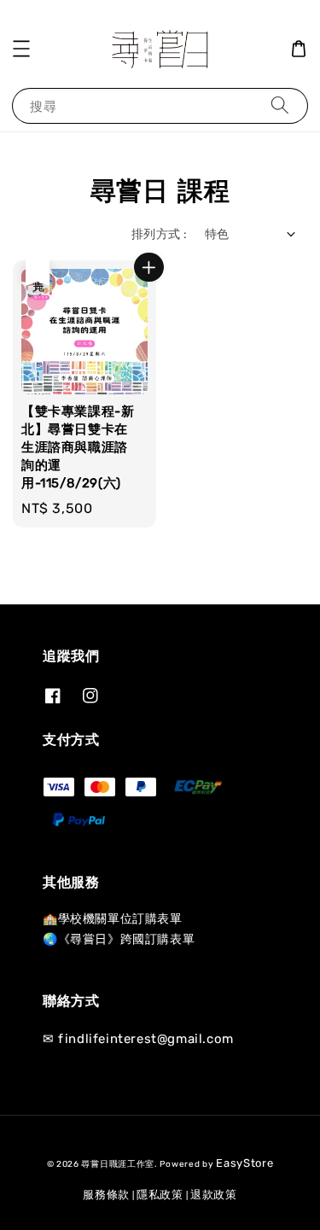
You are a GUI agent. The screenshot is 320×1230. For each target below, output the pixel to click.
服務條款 (106, 1194)
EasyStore (244, 1163)
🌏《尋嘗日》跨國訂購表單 (119, 939)
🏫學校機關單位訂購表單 (113, 919)
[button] (21, 48)
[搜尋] (280, 105)
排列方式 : (159, 234)
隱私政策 (160, 1194)
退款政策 (213, 1194)
